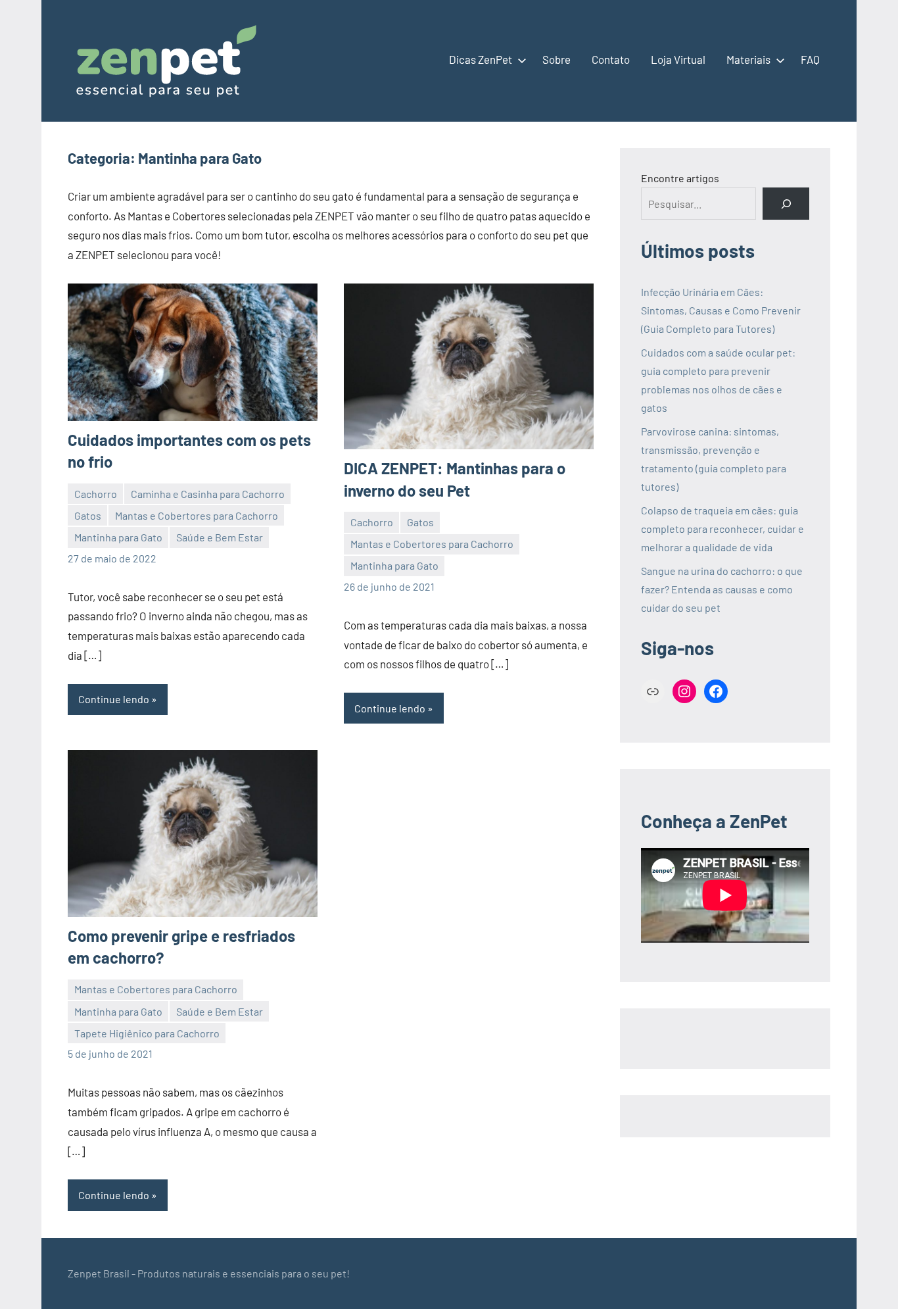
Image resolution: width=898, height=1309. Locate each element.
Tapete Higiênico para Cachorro (147, 1033)
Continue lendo (113, 699)
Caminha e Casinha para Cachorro (208, 493)
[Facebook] (716, 691)
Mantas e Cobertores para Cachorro (196, 515)
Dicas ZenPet (480, 59)
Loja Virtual (678, 59)
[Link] (653, 691)
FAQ (810, 59)
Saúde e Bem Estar (219, 537)
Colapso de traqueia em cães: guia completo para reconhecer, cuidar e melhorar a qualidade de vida (722, 528)
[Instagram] (684, 691)
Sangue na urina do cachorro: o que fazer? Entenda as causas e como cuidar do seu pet (722, 589)
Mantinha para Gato (118, 537)
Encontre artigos (680, 178)
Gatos (87, 515)
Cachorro (95, 493)
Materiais (748, 59)
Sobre (556, 59)
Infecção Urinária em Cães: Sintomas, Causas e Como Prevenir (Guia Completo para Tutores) (721, 310)
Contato (611, 59)
